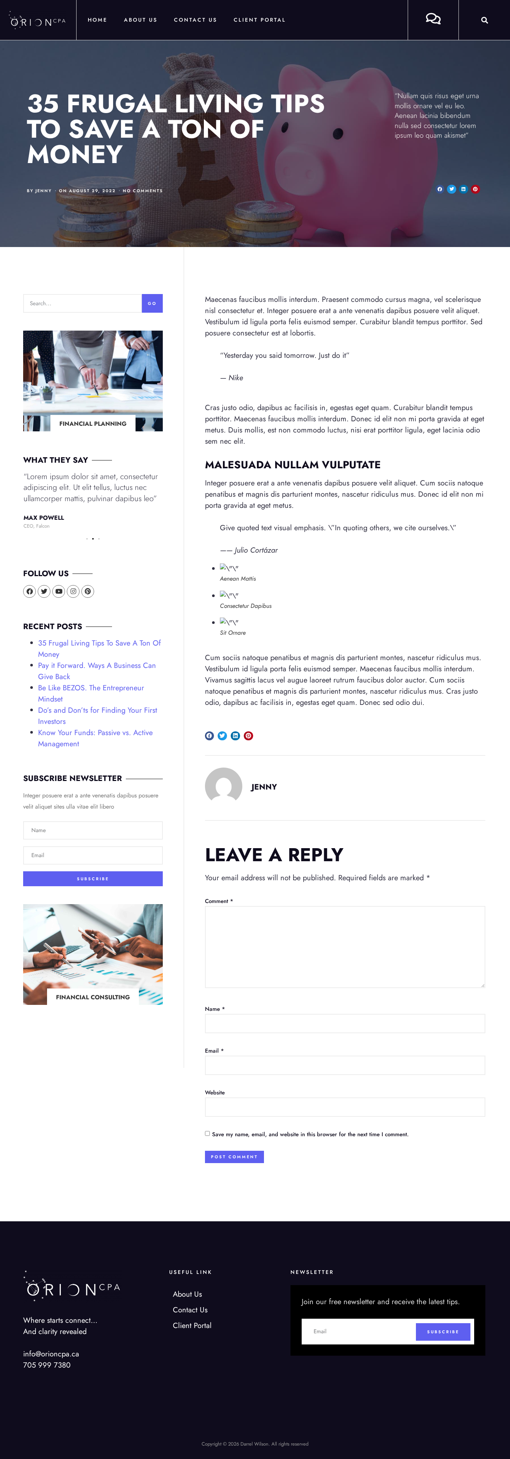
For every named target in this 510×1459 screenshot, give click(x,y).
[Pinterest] (87, 591)
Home (98, 20)
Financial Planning (93, 423)
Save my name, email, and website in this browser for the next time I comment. (310, 1134)
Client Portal (260, 20)
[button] (484, 20)
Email (214, 1051)
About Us (141, 20)
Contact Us (195, 20)
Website (215, 1092)
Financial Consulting (93, 997)
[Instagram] (73, 591)
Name (215, 1009)
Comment (219, 901)
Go (152, 303)
